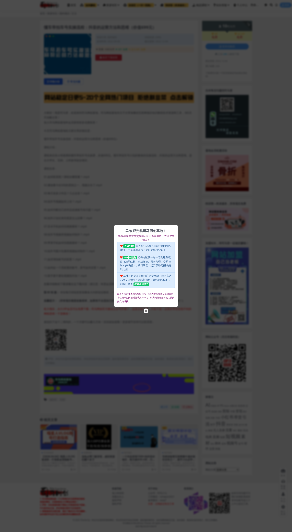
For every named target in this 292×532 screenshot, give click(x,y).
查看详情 (141, 284)
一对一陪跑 (130, 257)
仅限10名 (129, 245)
